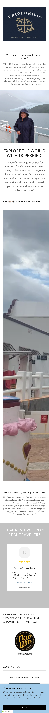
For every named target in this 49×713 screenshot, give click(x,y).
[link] (24, 582)
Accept (24, 707)
